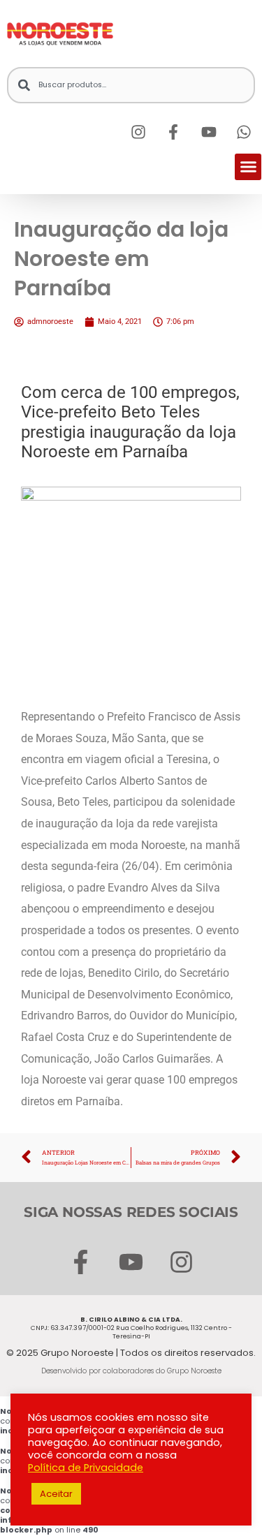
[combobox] (131, 85)
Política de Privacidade (85, 1467)
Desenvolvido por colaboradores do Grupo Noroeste (131, 1371)
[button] (248, 167)
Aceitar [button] (56, 1493)
